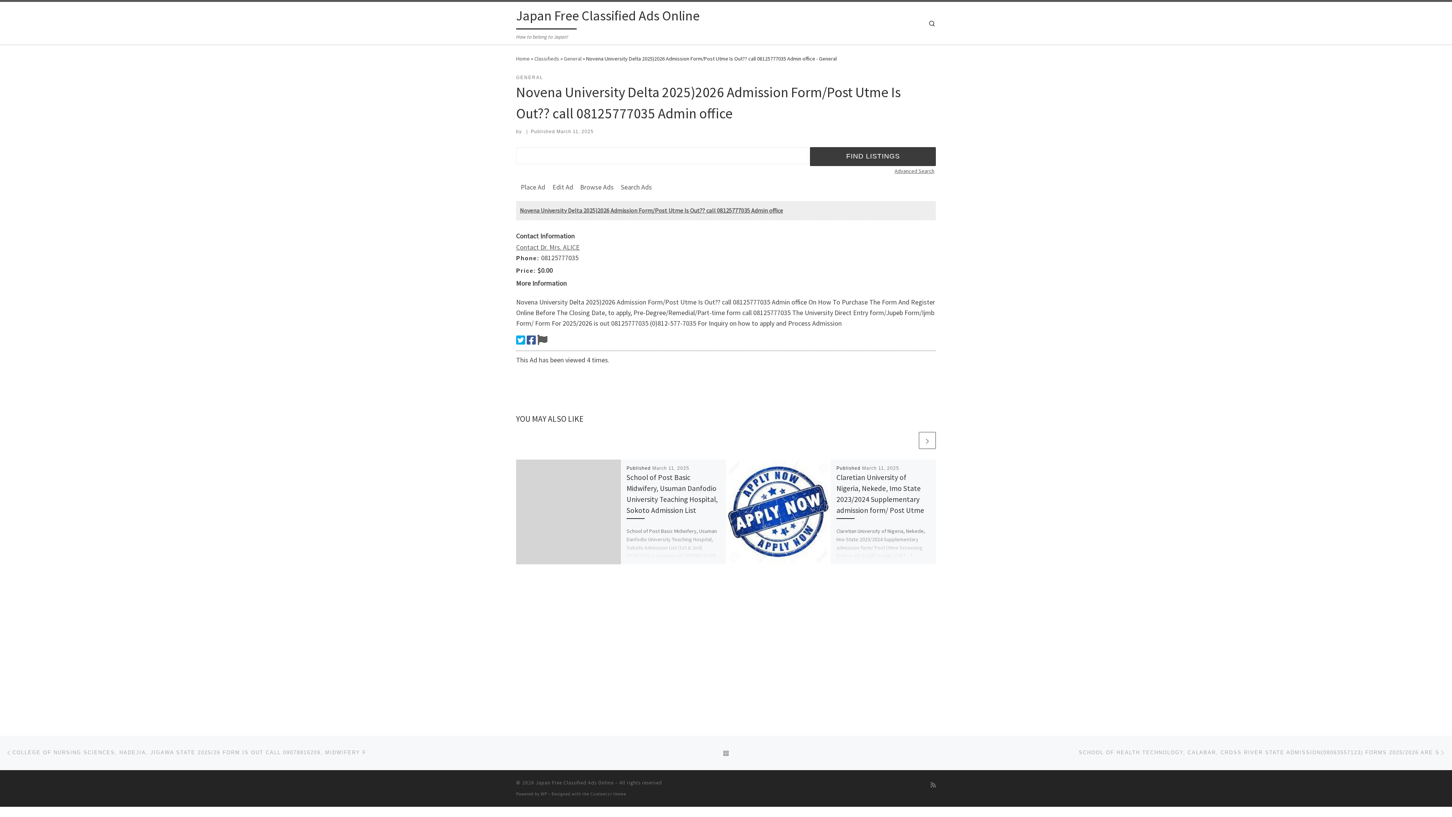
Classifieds (546, 58)
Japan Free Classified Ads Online (575, 783)
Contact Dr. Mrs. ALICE (548, 247)
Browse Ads (597, 187)
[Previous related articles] (909, 440)
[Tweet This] (520, 340)
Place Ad (533, 187)
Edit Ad (562, 187)
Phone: (528, 258)
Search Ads (636, 187)
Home (523, 58)
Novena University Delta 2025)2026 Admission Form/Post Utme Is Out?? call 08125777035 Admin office (651, 210)
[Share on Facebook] (531, 340)
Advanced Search (914, 171)
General (573, 58)
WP (544, 794)
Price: (526, 270)
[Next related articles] (927, 440)
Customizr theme (608, 794)
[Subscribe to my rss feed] (933, 785)
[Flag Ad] (542, 340)
